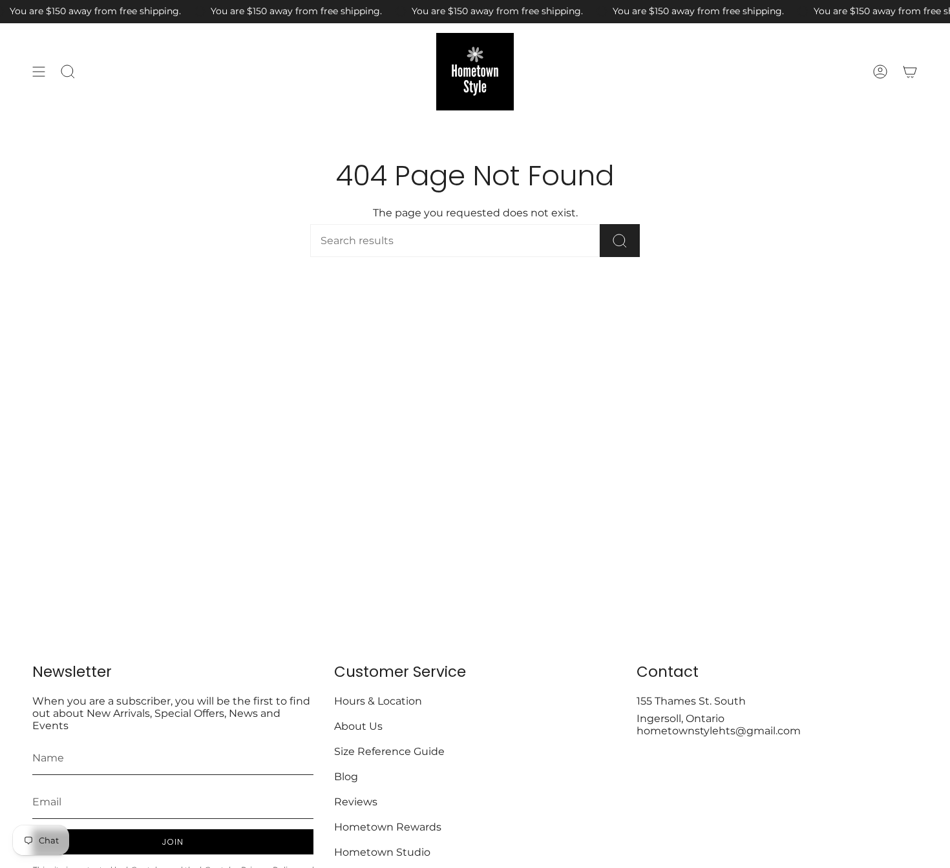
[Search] (620, 240)
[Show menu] (39, 71)
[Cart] (910, 71)
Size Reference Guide (389, 751)
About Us (358, 726)
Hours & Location (378, 701)
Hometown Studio (382, 852)
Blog (346, 776)
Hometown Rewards (387, 827)
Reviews (355, 802)
